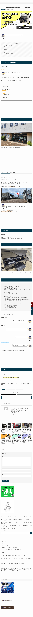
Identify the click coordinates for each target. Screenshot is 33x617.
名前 (3, 467)
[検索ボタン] (32, 1)
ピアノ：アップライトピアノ (8, 50)
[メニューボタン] (1, 1)
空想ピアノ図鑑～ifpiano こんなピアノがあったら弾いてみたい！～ (12, 549)
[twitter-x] (12, 414)
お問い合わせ (4, 541)
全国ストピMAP (31, 311)
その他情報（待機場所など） (9, 53)
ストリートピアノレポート (6, 543)
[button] (8, 394)
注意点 (5, 52)
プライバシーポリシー (5, 545)
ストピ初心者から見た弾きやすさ (9, 45)
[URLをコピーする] (24, 394)
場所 (4, 46)
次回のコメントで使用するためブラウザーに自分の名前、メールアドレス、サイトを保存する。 (16, 477)
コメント (4, 456)
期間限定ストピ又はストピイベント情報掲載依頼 (9, 547)
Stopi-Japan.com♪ (16, 1)
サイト (3, 474)
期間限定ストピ (31, 304)
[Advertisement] (16, 108)
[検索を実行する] (31, 533)
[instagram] (13, 414)
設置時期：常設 (6, 49)
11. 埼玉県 (3, 9)
